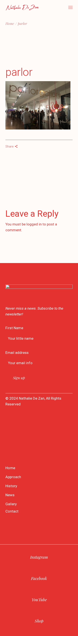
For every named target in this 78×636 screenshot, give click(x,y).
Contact (11, 511)
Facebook (39, 578)
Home (10, 468)
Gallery (11, 504)
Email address (17, 352)
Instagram (39, 557)
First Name (14, 328)
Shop (39, 621)
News (10, 495)
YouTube (39, 599)
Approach (13, 477)
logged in (34, 224)
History (11, 486)
